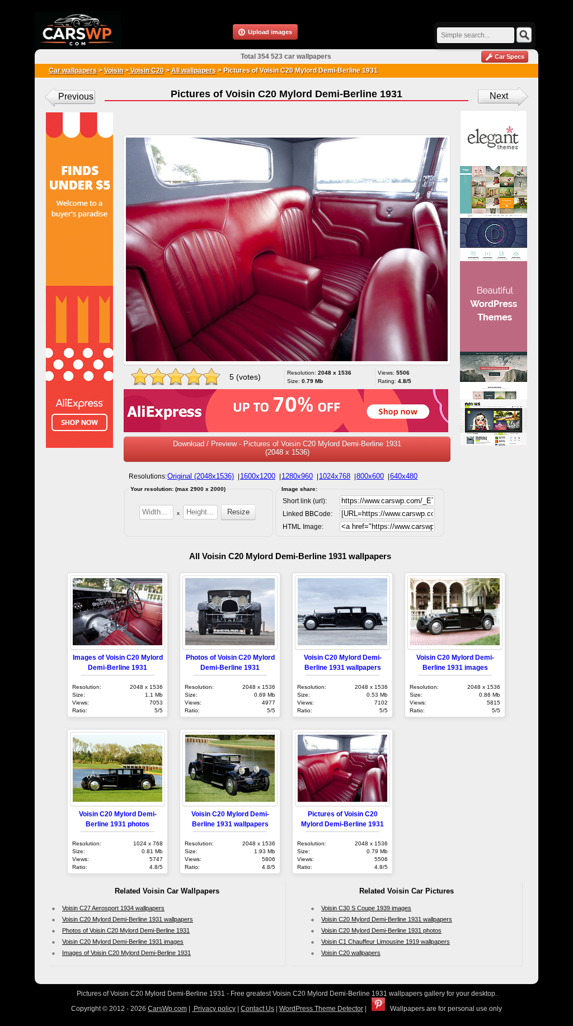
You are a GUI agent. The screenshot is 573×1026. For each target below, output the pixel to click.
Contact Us (257, 1009)
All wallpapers (193, 70)
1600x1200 (257, 476)
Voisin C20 (146, 70)
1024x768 (334, 476)
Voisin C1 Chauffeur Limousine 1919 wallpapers (385, 941)
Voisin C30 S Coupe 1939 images (366, 908)
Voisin (113, 70)
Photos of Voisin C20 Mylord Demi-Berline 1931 (126, 930)
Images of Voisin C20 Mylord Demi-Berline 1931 (126, 952)
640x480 (403, 476)
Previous (75, 96)
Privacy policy (214, 1009)
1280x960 (297, 476)
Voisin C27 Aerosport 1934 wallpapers (113, 908)
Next (499, 96)
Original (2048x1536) (200, 476)
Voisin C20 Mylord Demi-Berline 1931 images (123, 941)
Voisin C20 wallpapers (351, 952)
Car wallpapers (73, 70)
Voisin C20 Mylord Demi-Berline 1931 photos (381, 930)
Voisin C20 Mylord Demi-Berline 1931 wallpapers (127, 919)
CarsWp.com (167, 1009)
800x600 (370, 476)
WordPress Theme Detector (321, 1009)
